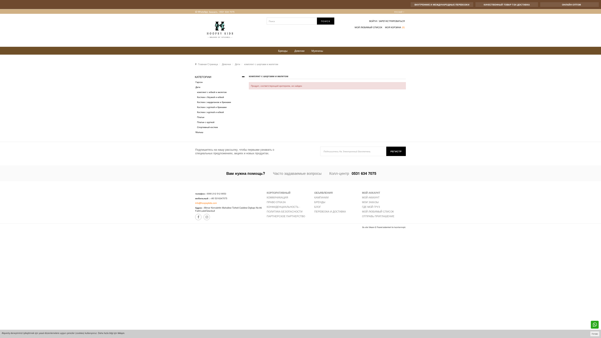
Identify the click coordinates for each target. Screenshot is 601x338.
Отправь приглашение (378, 216)
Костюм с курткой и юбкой (210, 112)
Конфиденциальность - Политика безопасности (285, 209)
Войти (373, 21)
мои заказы (370, 202)
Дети (197, 87)
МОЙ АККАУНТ (371, 197)
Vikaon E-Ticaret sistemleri (380, 227)
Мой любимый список (378, 211)
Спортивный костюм (207, 127)
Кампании (321, 197)
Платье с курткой (205, 122)
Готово (595, 333)
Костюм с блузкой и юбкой (210, 97)
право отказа (276, 202)
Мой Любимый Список (368, 27)
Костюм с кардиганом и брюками (214, 102)
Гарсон (199, 82)
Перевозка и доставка (330, 211)
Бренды (319, 202)
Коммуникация (277, 197)
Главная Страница (208, 64)
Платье (200, 117)
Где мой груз (371, 207)
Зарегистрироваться (392, 21)
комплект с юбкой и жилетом (212, 92)
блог (317, 207)
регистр (396, 151)
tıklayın (121, 333)
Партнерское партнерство (286, 216)
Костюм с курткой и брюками (212, 107)
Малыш (199, 132)
